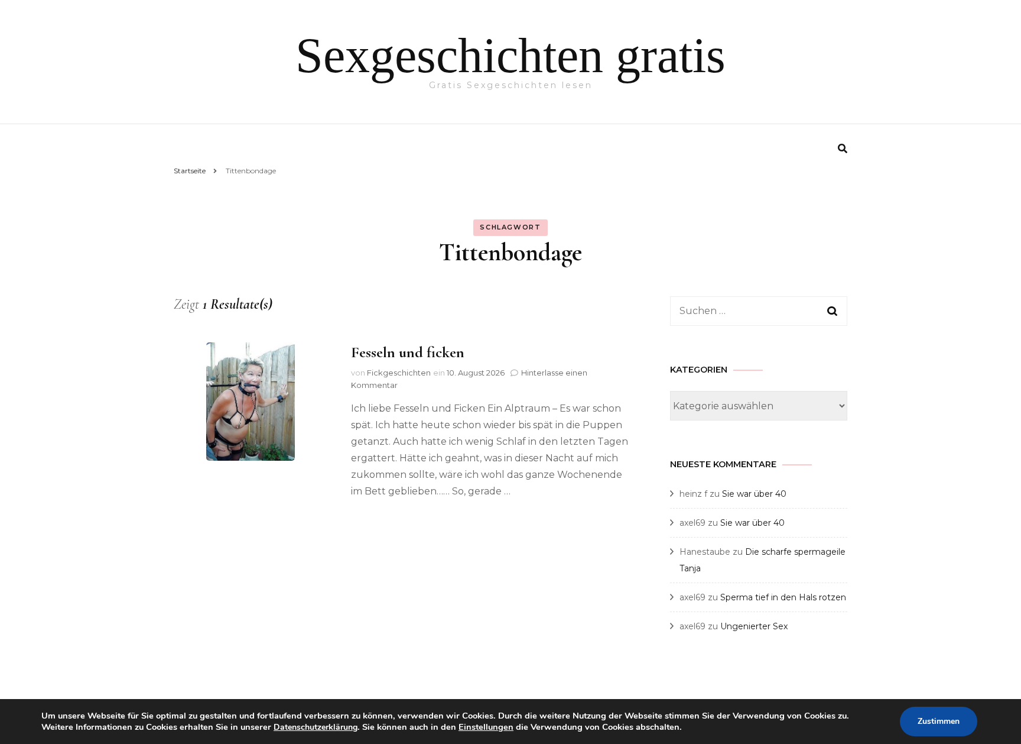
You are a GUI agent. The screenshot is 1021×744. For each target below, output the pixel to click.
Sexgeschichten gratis (510, 55)
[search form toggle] (842, 149)
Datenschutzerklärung (315, 727)
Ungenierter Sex (754, 626)
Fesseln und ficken (407, 352)
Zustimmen (939, 721)
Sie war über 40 (754, 494)
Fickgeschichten (399, 372)
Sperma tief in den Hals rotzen (783, 597)
